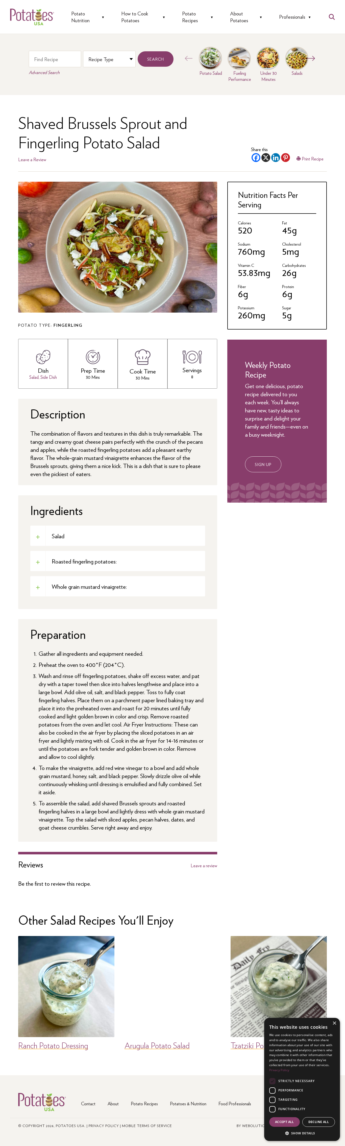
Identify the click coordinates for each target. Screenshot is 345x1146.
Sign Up (263, 464)
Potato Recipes (190, 17)
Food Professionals (234, 1103)
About (113, 1103)
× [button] (334, 1023)
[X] (265, 157)
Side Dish (48, 377)
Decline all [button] (318, 1122)
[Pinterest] (285, 157)
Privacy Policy (104, 1125)
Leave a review (204, 865)
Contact (88, 1103)
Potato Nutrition (80, 17)
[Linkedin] (275, 157)
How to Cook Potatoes (134, 17)
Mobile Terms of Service (147, 1125)
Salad (34, 377)
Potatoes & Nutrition (188, 1103)
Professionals (292, 16)
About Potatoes (239, 17)
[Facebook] (256, 157)
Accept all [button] (284, 1122)
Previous (187, 58)
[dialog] (302, 1079)
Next (309, 58)
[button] (302, 1133)
